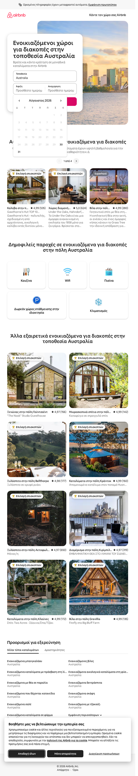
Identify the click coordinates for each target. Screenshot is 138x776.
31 (19, 152)
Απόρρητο (63, 770)
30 (61, 144)
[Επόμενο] (76, 161)
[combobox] (45, 78)
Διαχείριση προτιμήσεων (104, 753)
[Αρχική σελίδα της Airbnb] (16, 15)
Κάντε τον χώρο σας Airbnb (107, 15)
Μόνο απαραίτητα (65, 753)
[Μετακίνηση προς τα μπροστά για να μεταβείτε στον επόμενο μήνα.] (61, 101)
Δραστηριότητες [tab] (55, 650)
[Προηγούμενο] (59, 161)
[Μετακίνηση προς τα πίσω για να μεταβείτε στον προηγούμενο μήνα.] (19, 101)
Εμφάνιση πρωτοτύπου (102, 4)
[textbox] (29, 90)
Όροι (75, 770)
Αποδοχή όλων (27, 753)
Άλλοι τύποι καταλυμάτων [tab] (23, 650)
